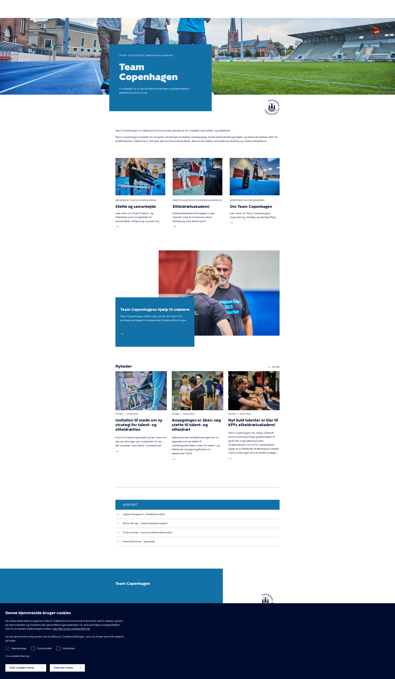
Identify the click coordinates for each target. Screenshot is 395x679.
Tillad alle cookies (64, 667)
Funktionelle (44, 648)
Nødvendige (18, 648)
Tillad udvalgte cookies (22, 667)
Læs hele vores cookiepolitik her (71, 628)
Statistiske (68, 648)
